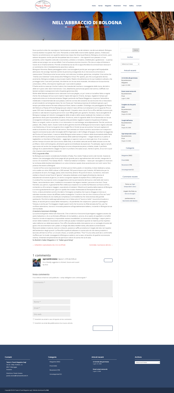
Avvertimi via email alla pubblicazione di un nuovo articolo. (54, 323)
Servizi (100, 6)
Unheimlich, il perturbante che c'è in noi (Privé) (49, 245)
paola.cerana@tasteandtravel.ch (17, 376)
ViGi (47, 390)
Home (94, 6)
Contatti (138, 6)
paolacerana (72, 27)
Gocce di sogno (130, 194)
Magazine (108, 6)
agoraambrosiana (50, 259)
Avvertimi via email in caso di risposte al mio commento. (53, 319)
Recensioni (117, 6)
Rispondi (108, 260)
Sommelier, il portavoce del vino (101, 245)
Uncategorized (127, 170)
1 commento (104, 27)
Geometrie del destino (130, 201)
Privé (125, 6)
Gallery (131, 6)
